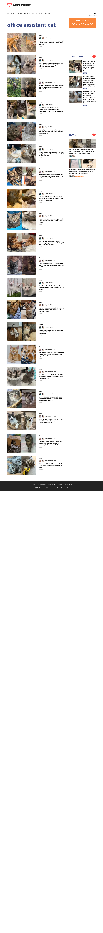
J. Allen (47, 38)
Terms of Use (68, 485)
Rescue (34, 13)
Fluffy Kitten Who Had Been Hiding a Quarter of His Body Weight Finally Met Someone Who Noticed (51, 287)
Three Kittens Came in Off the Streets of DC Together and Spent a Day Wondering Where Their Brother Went (51, 376)
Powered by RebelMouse (93, 15)
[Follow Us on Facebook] (73, 24)
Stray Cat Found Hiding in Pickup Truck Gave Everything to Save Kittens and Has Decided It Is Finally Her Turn (51, 153)
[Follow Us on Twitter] (78, 24)
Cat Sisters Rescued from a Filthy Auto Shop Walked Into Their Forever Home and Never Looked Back (51, 331)
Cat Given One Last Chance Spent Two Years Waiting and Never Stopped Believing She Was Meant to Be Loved (89, 81)
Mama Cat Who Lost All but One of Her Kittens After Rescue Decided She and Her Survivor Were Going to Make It (89, 97)
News (40, 13)
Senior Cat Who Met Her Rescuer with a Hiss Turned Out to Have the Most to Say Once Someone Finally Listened (51, 420)
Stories (13, 13)
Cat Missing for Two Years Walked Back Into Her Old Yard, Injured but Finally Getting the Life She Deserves (51, 131)
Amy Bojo (51, 60)
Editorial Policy (41, 485)
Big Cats (47, 13)
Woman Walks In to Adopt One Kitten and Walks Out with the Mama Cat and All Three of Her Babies (89, 66)
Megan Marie (52, 38)
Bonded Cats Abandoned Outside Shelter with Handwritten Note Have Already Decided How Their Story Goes (82, 171)
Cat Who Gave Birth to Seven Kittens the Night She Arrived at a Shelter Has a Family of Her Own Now (51, 42)
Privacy (60, 485)
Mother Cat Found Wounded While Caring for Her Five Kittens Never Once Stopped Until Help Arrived (51, 87)
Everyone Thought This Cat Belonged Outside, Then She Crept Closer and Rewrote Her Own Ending (51, 220)
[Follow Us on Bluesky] (87, 24)
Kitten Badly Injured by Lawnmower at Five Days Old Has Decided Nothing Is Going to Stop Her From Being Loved (51, 64)
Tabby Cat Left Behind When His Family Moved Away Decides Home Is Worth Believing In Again (51, 465)
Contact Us (51, 485)
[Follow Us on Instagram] (82, 24)
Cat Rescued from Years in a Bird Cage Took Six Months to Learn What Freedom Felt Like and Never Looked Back (82, 151)
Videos (20, 13)
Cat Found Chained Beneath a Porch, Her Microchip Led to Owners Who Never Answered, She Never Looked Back (50, 443)
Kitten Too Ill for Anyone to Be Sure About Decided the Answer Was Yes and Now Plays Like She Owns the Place (51, 198)
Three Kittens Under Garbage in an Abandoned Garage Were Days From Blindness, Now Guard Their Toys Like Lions (51, 109)
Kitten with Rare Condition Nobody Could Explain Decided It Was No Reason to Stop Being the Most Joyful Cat (50, 398)
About (33, 485)
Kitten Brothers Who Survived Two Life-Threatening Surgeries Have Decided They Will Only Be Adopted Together (51, 242)
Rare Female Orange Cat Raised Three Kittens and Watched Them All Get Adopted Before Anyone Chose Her (51, 354)
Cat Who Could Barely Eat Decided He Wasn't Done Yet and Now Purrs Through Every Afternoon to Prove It (51, 309)
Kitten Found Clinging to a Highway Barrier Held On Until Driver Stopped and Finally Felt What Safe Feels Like (51, 265)
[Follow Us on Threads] (91, 24)
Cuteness (27, 13)
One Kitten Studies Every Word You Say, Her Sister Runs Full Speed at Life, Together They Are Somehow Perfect (51, 176)
